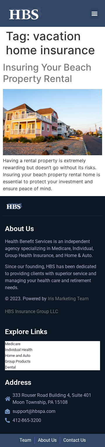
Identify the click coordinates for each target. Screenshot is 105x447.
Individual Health (18, 350)
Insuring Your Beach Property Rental (47, 73)
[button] (94, 13)
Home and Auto (17, 355)
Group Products (18, 361)
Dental (10, 367)
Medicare (12, 344)
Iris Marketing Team (68, 298)
